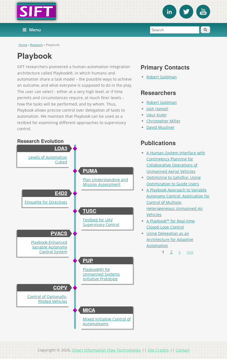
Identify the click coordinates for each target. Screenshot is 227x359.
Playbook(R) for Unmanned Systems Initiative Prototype (101, 274)
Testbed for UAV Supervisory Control (101, 222)
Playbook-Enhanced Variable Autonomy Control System (49, 247)
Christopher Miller (163, 121)
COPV (60, 287)
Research (36, 45)
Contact (183, 350)
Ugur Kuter (156, 114)
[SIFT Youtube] (203, 17)
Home (23, 45)
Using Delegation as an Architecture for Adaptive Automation (169, 239)
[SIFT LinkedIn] (169, 17)
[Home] (113, 11)
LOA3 (61, 148)
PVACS (59, 233)
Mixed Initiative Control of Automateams (107, 321)
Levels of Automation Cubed (48, 160)
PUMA (90, 170)
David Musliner (160, 127)
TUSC (89, 210)
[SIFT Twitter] (186, 17)
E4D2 (61, 193)
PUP (88, 260)
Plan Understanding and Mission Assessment (105, 182)
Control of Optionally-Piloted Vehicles (47, 299)
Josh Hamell (157, 108)
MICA (89, 310)
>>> (190, 252)
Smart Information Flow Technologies (106, 350)
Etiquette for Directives (46, 202)
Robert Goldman (161, 77)
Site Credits (158, 350)
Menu (35, 30)
